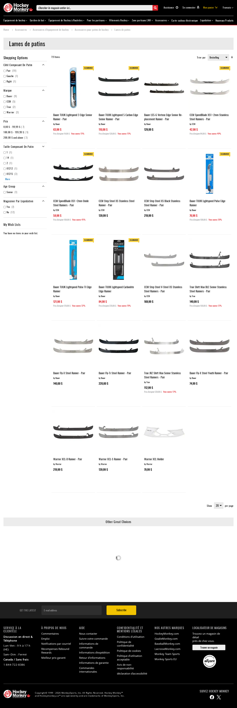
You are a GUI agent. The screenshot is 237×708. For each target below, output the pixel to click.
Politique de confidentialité (125, 643)
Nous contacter (88, 633)
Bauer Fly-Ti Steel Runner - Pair (115, 373)
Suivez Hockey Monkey (214, 691)
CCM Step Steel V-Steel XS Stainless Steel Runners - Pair (163, 289)
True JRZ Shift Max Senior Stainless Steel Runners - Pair (162, 375)
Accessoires (21, 29)
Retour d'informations (92, 657)
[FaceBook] (212, 697)
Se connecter (189, 7)
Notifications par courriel (56, 643)
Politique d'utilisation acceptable (129, 657)
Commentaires (50, 633)
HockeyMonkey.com (167, 633)
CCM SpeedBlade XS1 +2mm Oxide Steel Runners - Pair (71, 203)
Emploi (45, 638)
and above (15, 137)
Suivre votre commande (93, 638)
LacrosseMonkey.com (167, 649)
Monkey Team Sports (167, 654)
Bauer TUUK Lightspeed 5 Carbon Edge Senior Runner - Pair (118, 117)
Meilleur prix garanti (53, 657)
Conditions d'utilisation (130, 636)
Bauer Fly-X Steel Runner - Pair (69, 373)
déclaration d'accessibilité (132, 673)
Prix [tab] (5, 121)
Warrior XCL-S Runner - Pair (113, 459)
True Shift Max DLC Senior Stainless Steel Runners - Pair (208, 289)
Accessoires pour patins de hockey (92, 29)
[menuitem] (15, 20)
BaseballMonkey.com (167, 643)
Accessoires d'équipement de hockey (51, 29)
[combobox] (97, 8)
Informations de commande (88, 645)
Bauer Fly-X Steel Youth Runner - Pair (209, 373)
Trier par (201, 57)
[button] (228, 8)
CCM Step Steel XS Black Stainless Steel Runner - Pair (162, 203)
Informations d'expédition (94, 652)
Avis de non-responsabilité (125, 666)
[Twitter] (219, 697)
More (7, 179)
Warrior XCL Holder (154, 459)
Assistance (169, 7)
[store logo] (18, 7)
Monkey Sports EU (166, 659)
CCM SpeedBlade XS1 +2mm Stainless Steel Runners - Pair (209, 117)
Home (6, 29)
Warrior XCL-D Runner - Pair (67, 459)
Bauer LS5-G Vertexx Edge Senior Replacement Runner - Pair (163, 117)
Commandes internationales (88, 669)
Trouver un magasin (209, 647)
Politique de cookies (129, 650)
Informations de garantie (94, 662)
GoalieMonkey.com (166, 638)
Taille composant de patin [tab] (18, 147)
